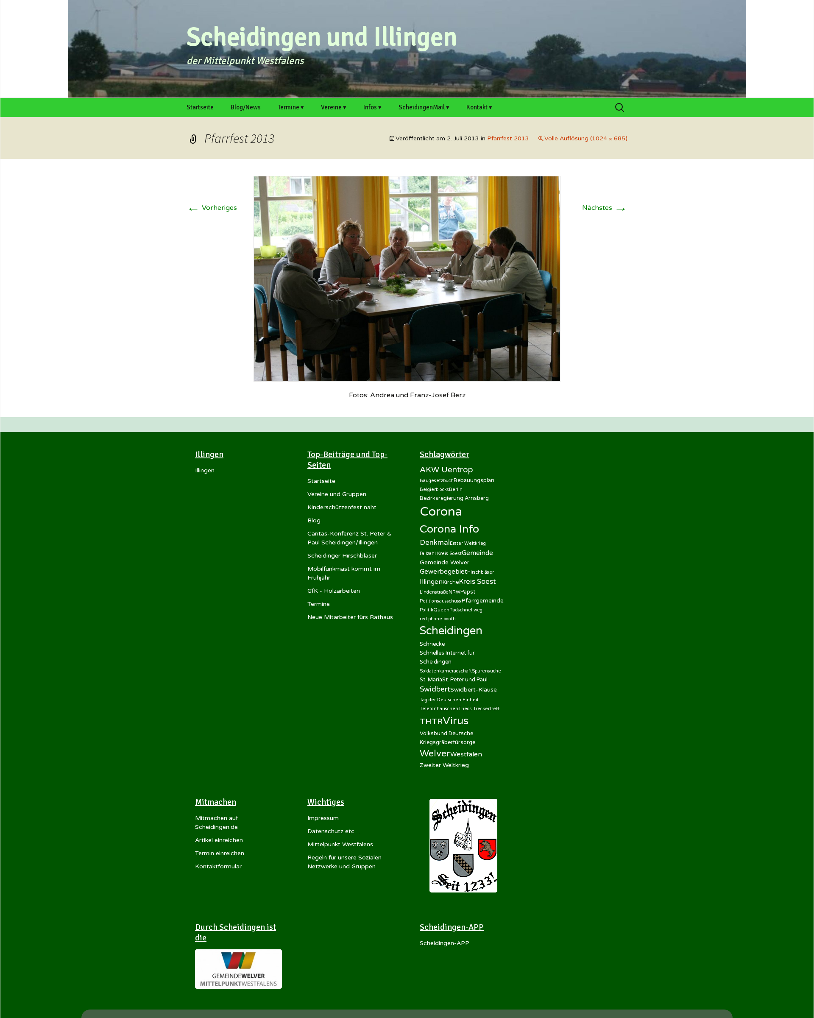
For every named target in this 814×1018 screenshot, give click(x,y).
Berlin (456, 489)
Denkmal (435, 542)
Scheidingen (451, 630)
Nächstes (604, 208)
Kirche (451, 582)
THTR (431, 721)
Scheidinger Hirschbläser (342, 555)
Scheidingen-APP (444, 943)
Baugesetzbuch (437, 480)
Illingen (205, 470)
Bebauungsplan (474, 480)
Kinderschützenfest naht (341, 507)
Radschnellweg (465, 610)
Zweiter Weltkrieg (444, 765)
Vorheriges (212, 208)
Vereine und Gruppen (336, 494)
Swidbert (435, 689)
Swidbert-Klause (473, 689)
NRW (454, 592)
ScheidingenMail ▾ (424, 107)
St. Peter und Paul (465, 679)
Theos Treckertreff (478, 708)
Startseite (200, 107)
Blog (314, 520)
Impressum (323, 818)
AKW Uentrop (446, 469)
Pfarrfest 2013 (508, 138)
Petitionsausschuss (440, 601)
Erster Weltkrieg (468, 543)
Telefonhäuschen (439, 708)
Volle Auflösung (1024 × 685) (585, 138)
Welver (435, 753)
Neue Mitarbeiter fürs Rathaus (350, 617)
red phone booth (438, 619)
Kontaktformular (218, 866)
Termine (318, 604)
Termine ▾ (291, 107)
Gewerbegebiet (443, 571)
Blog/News (246, 107)
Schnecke (432, 644)
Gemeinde (477, 553)
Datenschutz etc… (333, 831)
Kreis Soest (477, 581)
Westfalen (466, 754)
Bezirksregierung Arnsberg (454, 498)
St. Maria (431, 679)
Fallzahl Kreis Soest (441, 553)
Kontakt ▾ (479, 107)
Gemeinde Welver (444, 562)
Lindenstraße (434, 592)
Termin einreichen (219, 853)
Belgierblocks (434, 489)
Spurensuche (486, 671)
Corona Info (449, 529)
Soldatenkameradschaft (446, 671)
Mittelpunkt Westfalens (340, 844)
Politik (426, 610)
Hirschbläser (480, 572)
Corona (441, 511)
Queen (441, 610)
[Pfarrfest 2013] (407, 278)
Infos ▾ (372, 107)
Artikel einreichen (219, 840)
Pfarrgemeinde (482, 600)
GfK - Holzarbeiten (333, 590)
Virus (455, 720)
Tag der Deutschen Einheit (449, 700)
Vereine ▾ (333, 107)
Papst (467, 591)
